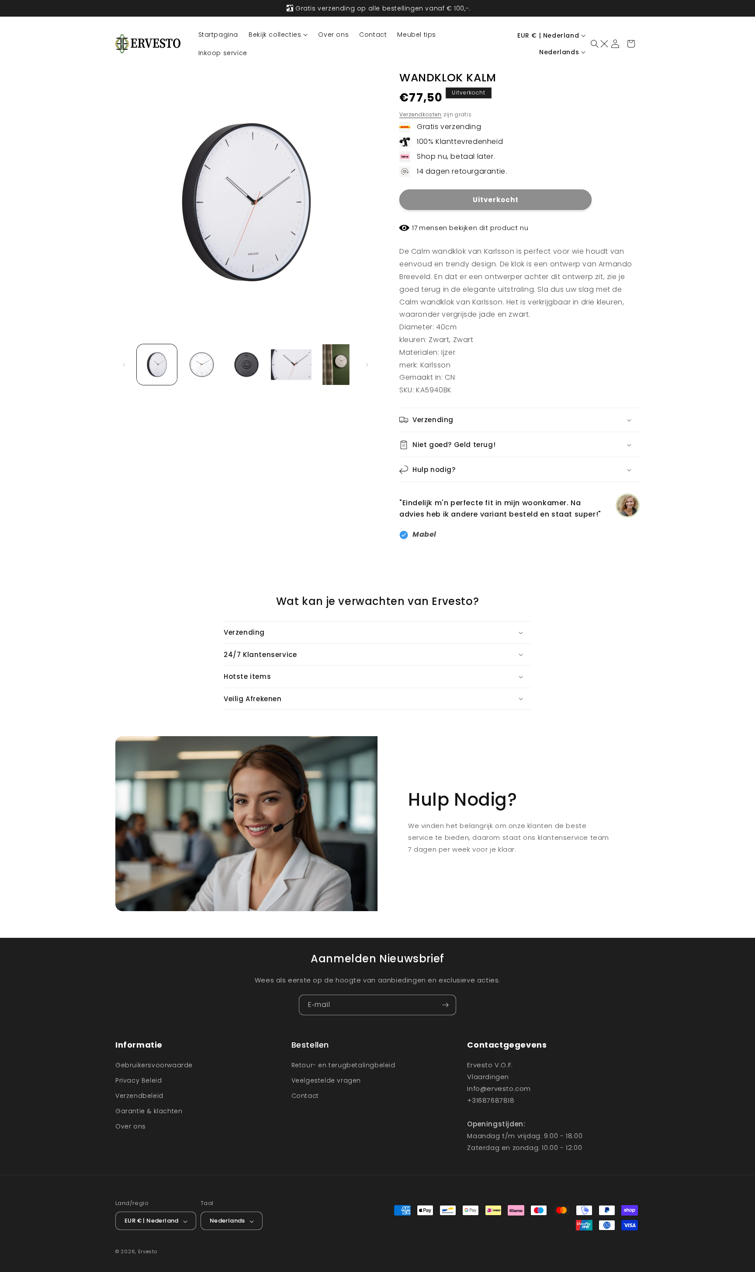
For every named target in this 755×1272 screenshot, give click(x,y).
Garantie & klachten (148, 1111)
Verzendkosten (420, 114)
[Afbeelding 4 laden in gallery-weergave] (291, 364)
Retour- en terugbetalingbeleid (343, 1064)
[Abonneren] (446, 1005)
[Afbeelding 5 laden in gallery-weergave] (336, 364)
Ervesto (147, 1251)
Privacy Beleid (138, 1080)
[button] (278, 34)
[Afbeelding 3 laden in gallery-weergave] (246, 364)
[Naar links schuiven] (125, 364)
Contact (305, 1095)
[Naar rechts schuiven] (368, 364)
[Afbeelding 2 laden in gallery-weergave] (201, 364)
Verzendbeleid (139, 1095)
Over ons (130, 1126)
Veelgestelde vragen (326, 1080)
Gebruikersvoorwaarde (154, 1064)
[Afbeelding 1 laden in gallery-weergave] (157, 364)
